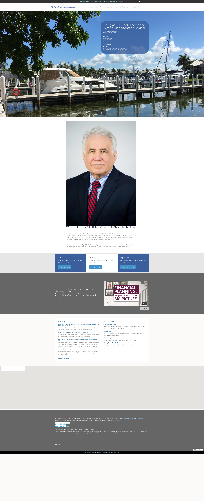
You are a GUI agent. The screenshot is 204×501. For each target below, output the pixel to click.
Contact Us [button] (94, 313)
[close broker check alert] (139, 1)
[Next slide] (202, 88)
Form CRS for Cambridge (62, 469)
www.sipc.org (140, 464)
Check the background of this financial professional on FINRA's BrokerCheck (101, 1)
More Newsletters (64, 404)
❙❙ (104, 159)
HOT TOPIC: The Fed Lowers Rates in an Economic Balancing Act (78, 385)
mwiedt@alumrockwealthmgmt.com (115, 49)
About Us (99, 7)
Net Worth (107, 377)
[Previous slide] (2, 88)
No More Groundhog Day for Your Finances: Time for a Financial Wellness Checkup (78, 371)
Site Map (57, 490)
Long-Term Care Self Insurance (114, 389)
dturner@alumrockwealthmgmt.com (115, 48)
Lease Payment (109, 384)
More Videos (59, 344)
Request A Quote (122, 7)
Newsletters (62, 367)
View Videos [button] (64, 313)
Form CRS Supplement (62, 472)
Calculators (109, 367)
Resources (108, 7)
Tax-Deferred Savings (111, 370)
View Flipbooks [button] (127, 313)
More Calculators (110, 395)
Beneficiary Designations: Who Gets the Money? (73, 378)
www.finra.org (129, 464)
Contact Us (135, 7)
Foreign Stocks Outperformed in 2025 (70, 395)
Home (91, 7)
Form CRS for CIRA (60, 470)
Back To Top (197, 495)
